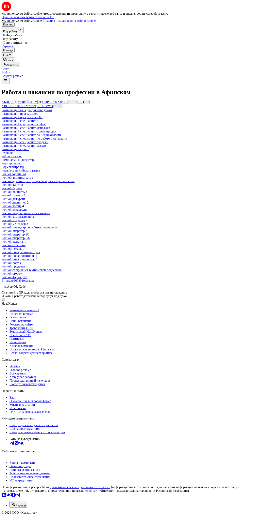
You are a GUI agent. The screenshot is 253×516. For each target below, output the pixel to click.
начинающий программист (20, 113)
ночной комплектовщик (18, 216)
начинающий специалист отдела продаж (29, 131)
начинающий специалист (19, 120)
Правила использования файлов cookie (69, 20)
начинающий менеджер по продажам (27, 110)
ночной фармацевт (14, 277)
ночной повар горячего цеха (21, 252)
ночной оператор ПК (16, 238)
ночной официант (14, 241)
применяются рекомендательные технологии (80, 487)
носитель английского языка (21, 170)
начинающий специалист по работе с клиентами (34, 138)
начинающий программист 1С (22, 117)
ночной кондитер (13, 220)
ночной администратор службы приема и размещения (38, 181)
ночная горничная (14, 174)
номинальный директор (18, 159)
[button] (6, 68)
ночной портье (12, 263)
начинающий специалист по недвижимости (31, 135)
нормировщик (11, 163)
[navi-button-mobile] (5, 81)
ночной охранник (13, 245)
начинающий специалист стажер (24, 145)
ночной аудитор (12, 184)
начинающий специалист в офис (24, 124)
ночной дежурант (13, 199)
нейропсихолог (12, 156)
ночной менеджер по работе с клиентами (29, 227)
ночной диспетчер (14, 202)
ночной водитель (13, 191)
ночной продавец (13, 266)
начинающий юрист (15, 149)
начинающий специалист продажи (25, 142)
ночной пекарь (12, 248)
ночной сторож (12, 273)
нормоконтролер (13, 167)
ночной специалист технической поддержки (32, 270)
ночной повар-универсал (18, 259)
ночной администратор (17, 177)
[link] (8, 59)
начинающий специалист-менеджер (26, 127)
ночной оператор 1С (15, 234)
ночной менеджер (14, 223)
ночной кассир (12, 206)
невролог (8, 152)
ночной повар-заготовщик (19, 255)
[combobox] (18, 504)
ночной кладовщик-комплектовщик (26, 213)
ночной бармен (12, 188)
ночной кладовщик (14, 209)
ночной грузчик (12, 195)
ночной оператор (13, 231)
